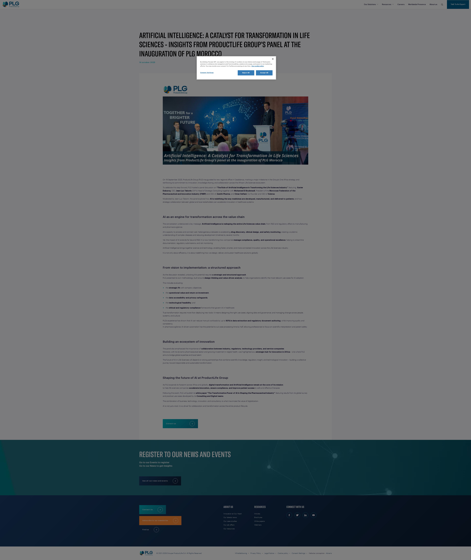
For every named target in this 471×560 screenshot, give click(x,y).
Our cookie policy (257, 66)
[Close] (272, 59)
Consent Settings (207, 72)
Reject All (246, 72)
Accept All (264, 72)
